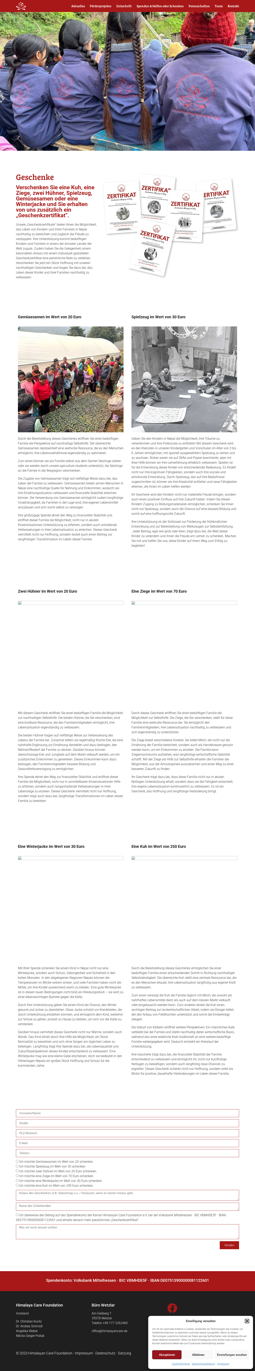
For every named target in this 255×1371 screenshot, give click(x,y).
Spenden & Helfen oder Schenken (160, 6)
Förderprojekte (100, 6)
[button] (247, 1321)
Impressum (223, 1363)
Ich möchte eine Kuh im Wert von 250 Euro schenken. (56, 1185)
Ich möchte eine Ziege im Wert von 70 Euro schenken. (56, 1176)
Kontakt (233, 6)
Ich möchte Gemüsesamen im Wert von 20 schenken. (56, 1162)
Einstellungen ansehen (232, 1355)
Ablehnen (198, 1355)
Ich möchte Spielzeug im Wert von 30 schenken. (52, 1166)
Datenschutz (105, 1353)
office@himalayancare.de (109, 1331)
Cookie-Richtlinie (181, 1363)
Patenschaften (199, 6)
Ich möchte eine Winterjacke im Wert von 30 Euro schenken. (61, 1181)
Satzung (124, 1353)
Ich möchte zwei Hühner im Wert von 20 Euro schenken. (58, 1171)
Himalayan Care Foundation (50, 1353)
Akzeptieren (167, 1355)
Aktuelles (78, 6)
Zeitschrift (124, 6)
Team (219, 6)
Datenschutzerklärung (203, 1363)
